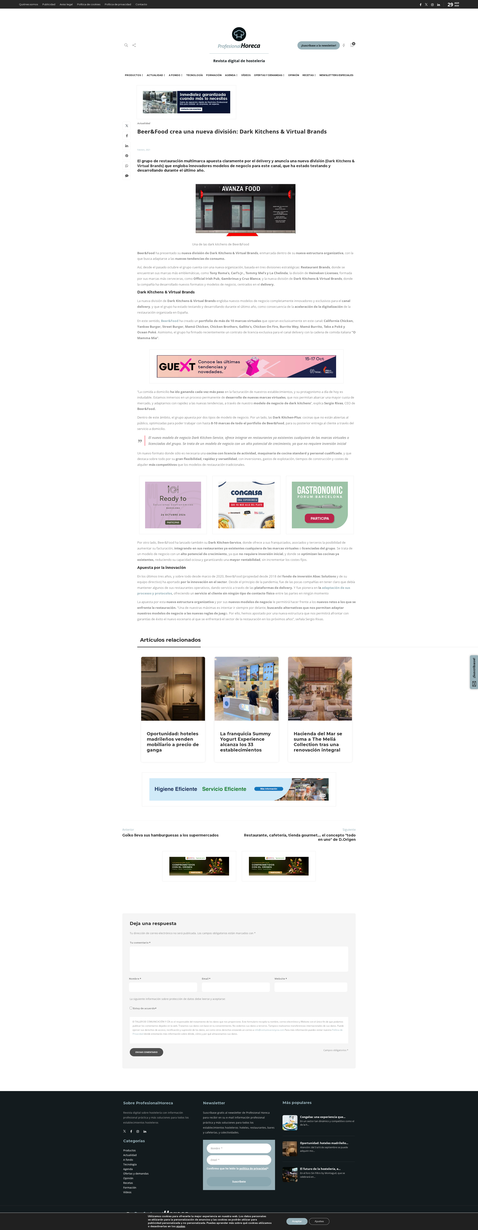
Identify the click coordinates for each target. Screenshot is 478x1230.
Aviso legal (66, 4)
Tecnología (194, 75)
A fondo (174, 75)
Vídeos (246, 75)
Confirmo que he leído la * (238, 1168)
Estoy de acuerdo (144, 1008)
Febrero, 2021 (143, 149)
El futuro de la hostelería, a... (320, 1169)
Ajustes (319, 1221)
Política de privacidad (118, 4)
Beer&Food (170, 321)
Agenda (230, 75)
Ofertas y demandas (268, 75)
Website (280, 978)
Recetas (308, 75)
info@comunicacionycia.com (269, 1029)
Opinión (293, 75)
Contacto (141, 4)
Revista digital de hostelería (239, 60)
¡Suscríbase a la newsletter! (318, 45)
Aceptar (297, 1221)
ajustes (180, 1226)
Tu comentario (140, 942)
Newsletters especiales (336, 75)
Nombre (135, 978)
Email (206, 978)
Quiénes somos (28, 4)
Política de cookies (88, 4)
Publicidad (48, 4)
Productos (133, 75)
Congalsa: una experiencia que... (322, 1117)
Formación (214, 75)
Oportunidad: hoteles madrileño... (324, 1143)
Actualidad (155, 75)
